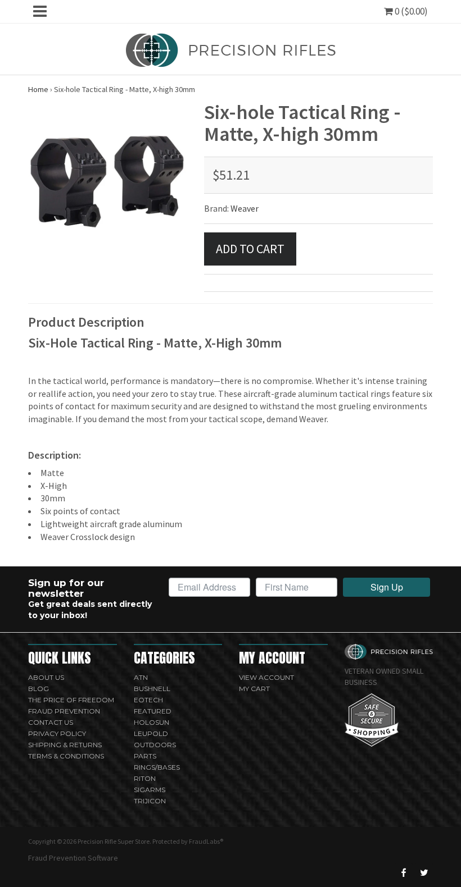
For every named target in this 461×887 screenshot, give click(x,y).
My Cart (254, 688)
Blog (38, 688)
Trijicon (150, 801)
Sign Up (386, 586)
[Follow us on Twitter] (424, 872)
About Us (46, 677)
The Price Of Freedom (71, 700)
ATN (141, 677)
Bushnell (152, 688)
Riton (145, 778)
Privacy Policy (57, 733)
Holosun (151, 722)
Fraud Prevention (64, 711)
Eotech (148, 700)
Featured (152, 711)
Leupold (151, 733)
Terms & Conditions (66, 756)
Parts (145, 756)
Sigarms (149, 789)
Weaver (245, 208)
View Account (266, 677)
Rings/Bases (157, 767)
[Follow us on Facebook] (404, 872)
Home (38, 89)
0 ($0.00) (410, 11)
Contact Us (50, 722)
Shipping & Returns (65, 744)
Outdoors (155, 744)
